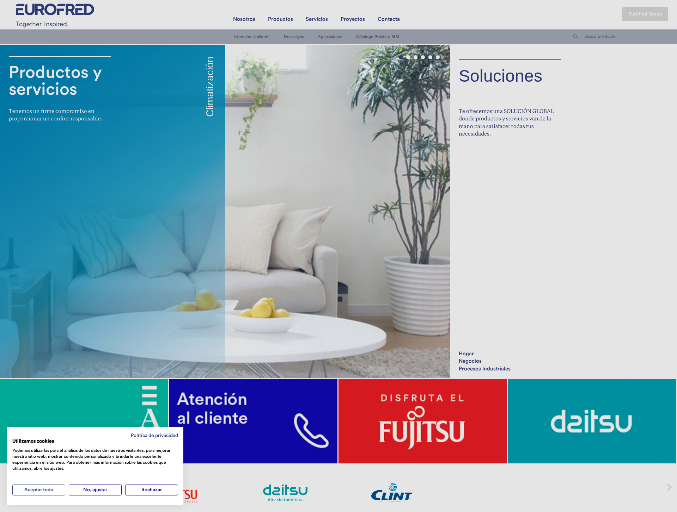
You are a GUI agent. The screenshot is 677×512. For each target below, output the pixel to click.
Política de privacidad (154, 435)
